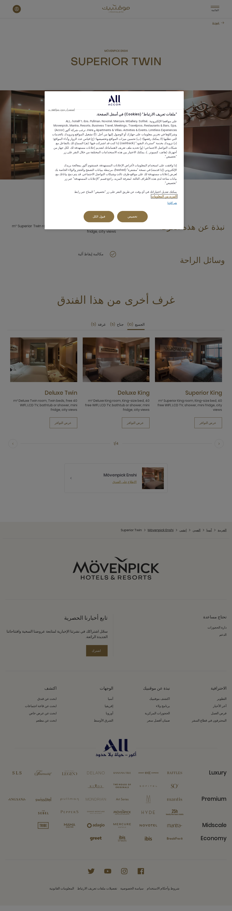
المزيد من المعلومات (164, 196)
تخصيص (132, 216)
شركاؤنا (172, 203)
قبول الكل (99, 216)
